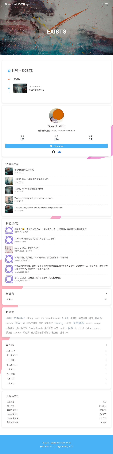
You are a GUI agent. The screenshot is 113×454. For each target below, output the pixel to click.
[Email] (59, 151)
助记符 (24, 328)
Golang (58, 323)
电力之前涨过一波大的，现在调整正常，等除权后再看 (37, 278)
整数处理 (49, 323)
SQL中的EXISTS (36, 90)
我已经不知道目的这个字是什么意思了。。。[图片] (35, 238)
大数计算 (10, 328)
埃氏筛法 (48, 328)
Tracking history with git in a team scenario (33, 198)
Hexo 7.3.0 (49, 446)
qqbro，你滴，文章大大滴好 (26, 248)
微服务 (9, 332)
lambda (10, 323)
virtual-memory (93, 328)
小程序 (68, 323)
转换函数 (83, 318)
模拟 (91, 318)
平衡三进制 (32, 323)
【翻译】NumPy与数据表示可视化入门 (31, 179)
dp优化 (73, 318)
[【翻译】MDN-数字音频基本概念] (9, 190)
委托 (62, 332)
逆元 (41, 323)
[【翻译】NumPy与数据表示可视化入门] (9, 181)
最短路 (98, 317)
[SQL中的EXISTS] (20, 88)
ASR (56, 328)
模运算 (26, 332)
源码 (17, 323)
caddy (63, 328)
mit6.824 (19, 317)
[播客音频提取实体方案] (9, 171)
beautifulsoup (53, 318)
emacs (89, 323)
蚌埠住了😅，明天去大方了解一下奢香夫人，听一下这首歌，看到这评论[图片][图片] (50, 229)
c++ (68, 332)
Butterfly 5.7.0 (66, 446)
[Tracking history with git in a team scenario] (9, 200)
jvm (70, 328)
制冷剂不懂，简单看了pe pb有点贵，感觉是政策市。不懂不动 (41, 257)
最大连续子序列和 (39, 332)
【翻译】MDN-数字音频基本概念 (28, 188)
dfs (42, 318)
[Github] (53, 151)
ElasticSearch (36, 328)
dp (76, 328)
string (30, 318)
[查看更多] (106, 293)
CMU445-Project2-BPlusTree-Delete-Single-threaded (38, 207)
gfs (17, 328)
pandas (17, 332)
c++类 (65, 317)
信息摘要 (78, 323)
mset (36, 318)
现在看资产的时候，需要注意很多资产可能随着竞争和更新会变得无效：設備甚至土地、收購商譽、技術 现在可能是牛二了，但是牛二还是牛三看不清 (61, 267)
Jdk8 (81, 328)
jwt (23, 323)
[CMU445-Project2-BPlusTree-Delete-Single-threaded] (9, 209)
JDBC (9, 317)
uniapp (97, 323)
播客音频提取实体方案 (24, 169)
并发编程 (53, 332)
